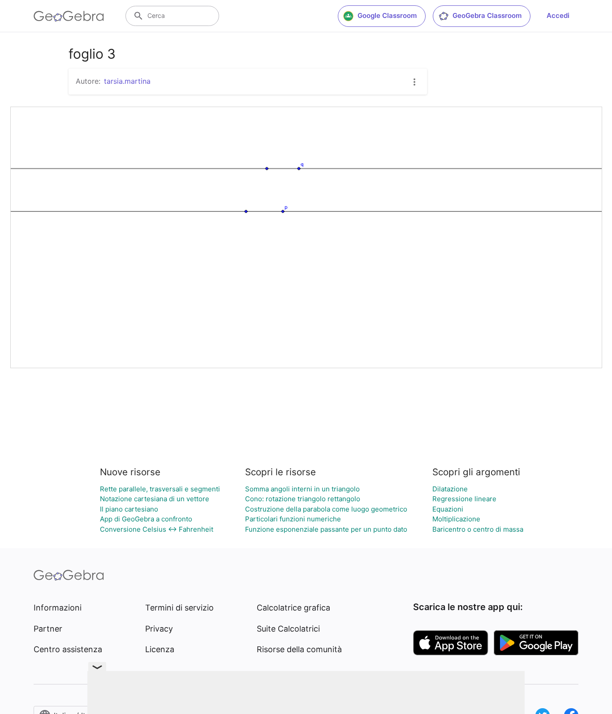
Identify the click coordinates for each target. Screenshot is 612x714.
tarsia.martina (127, 81)
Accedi (558, 15)
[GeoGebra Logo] (69, 16)
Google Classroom (387, 15)
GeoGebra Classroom (487, 15)
